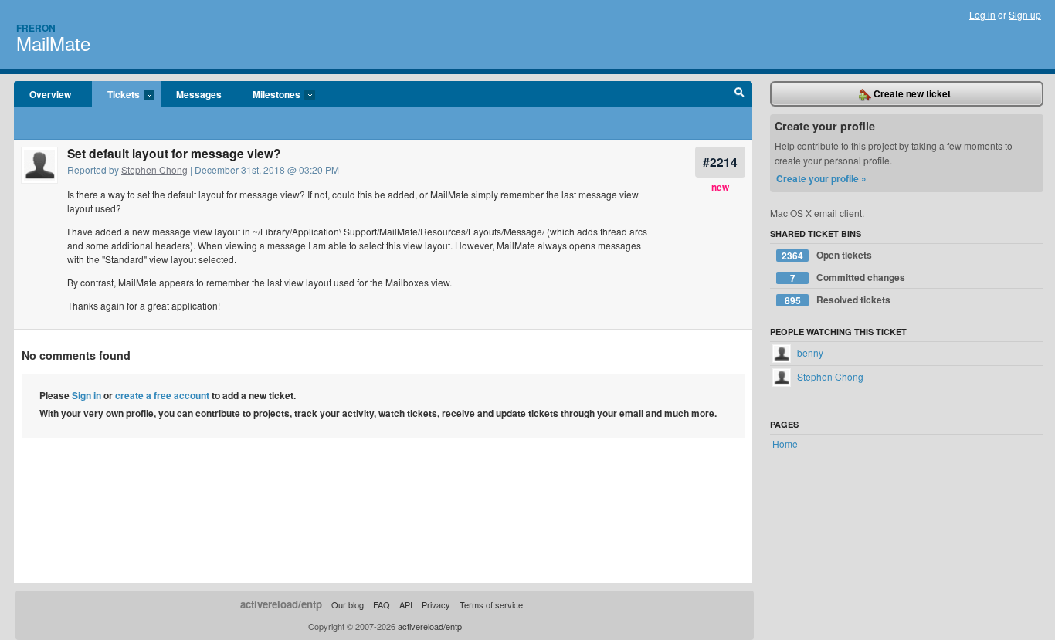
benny (809, 352)
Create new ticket (911, 93)
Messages (199, 94)
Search (739, 94)
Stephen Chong (154, 169)
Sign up (1025, 14)
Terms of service (491, 604)
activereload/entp (281, 604)
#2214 (720, 162)
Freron (36, 28)
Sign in (86, 395)
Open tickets (827, 255)
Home (785, 443)
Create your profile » (821, 178)
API (405, 604)
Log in (982, 14)
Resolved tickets (838, 300)
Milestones (268, 95)
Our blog (347, 604)
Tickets (116, 95)
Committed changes (848, 277)
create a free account (162, 395)
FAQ (381, 604)
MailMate (53, 42)
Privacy (436, 604)
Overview (50, 94)
